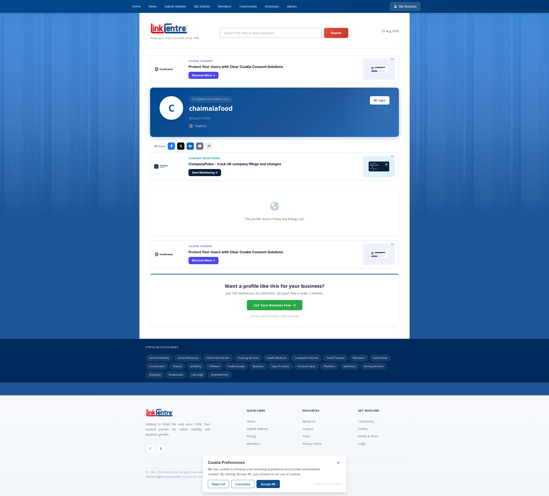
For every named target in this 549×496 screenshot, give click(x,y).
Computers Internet (306, 358)
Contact (307, 429)
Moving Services (373, 366)
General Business (187, 358)
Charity (363, 429)
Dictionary (272, 6)
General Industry (159, 358)
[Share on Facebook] (171, 146)
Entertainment (219, 374)
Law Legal (197, 374)
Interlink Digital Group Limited (163, 476)
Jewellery (195, 366)
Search (336, 33)
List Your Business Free (272, 305)
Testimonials (248, 6)
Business (258, 366)
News (153, 6)
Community (366, 421)
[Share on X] (180, 146)
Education (359, 358)
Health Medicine (276, 358)
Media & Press (368, 436)
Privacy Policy (311, 444)
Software (214, 366)
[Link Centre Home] (174, 28)
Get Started (202, 6)
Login (382, 100)
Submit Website (175, 6)
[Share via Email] (199, 146)
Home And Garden (218, 358)
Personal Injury (306, 366)
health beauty (236, 366)
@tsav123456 (199, 118)
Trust (306, 436)
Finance (177, 366)
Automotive (380, 358)
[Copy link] (209, 146)
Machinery (349, 366)
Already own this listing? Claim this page (274, 316)
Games (292, 6)
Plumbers (329, 366)
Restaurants (176, 374)
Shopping (155, 374)
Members (224, 6)
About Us (308, 421)
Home (136, 6)
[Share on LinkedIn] (190, 146)
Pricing (251, 436)
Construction (157, 366)
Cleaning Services (248, 358)
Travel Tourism (335, 358)
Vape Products (280, 366)
